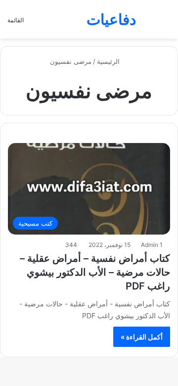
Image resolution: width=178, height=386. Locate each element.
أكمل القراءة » (142, 337)
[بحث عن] (166, 23)
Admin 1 (152, 244)
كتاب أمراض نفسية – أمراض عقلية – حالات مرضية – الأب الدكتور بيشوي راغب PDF (95, 272)
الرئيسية (109, 61)
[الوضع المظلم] (148, 23)
